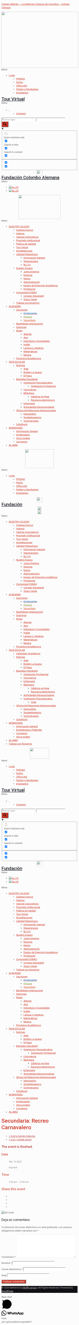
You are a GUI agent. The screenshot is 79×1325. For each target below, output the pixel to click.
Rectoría (28, 275)
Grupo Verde (30, 299)
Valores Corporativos (27, 237)
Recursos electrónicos (43, 400)
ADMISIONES (16, 427)
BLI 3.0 (27, 264)
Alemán (28, 334)
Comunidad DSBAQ (26, 292)
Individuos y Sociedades (37, 341)
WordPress (7, 1291)
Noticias (20, 365)
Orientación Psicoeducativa (38, 382)
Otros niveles (23, 438)
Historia (20, 233)
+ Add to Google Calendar (22, 1136)
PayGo (19, 82)
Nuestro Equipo (24, 268)
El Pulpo (28, 375)
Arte (26, 337)
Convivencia (30, 389)
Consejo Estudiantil (34, 296)
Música (27, 355)
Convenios (21, 441)
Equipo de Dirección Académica (41, 285)
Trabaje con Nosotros (27, 303)
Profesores (29, 289)
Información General (34, 257)
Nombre (6, 1263)
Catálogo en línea (40, 396)
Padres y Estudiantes (27, 89)
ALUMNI (13, 445)
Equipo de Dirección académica (40, 577)
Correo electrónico (12, 1269)
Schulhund (21, 424)
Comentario (8, 1257)
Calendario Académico (28, 653)
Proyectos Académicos (28, 358)
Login (12, 75)
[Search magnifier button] (4, 124)
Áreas (19, 330)
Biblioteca (29, 393)
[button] (39, 69)
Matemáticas (30, 351)
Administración (32, 282)
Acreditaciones (24, 250)
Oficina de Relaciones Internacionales (36, 410)
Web (26, 368)
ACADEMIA (15, 306)
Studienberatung (32, 417)
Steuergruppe (31, 261)
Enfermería (29, 403)
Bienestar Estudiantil (27, 379)
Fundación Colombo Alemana (30, 177)
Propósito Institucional (28, 240)
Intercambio (30, 414)
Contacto (21, 113)
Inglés (27, 344)
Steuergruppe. (31, 553)
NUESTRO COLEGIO (19, 226)
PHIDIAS (20, 78)
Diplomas (21, 327)
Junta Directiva (31, 271)
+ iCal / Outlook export (20, 1139)
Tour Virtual (13, 99)
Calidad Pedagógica (27, 254)
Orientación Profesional (43, 386)
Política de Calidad (26, 244)
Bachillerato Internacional (29, 323)
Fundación (11, 504)
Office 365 (21, 85)
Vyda (33, 702)
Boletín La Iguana (33, 372)
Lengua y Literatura (34, 348)
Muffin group (30, 1287)
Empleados (22, 92)
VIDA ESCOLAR (17, 362)
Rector (27, 278)
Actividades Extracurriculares (39, 407)
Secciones (21, 309)
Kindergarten (23, 434)
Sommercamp (31, 421)
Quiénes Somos (24, 230)
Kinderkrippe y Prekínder (29, 730)
